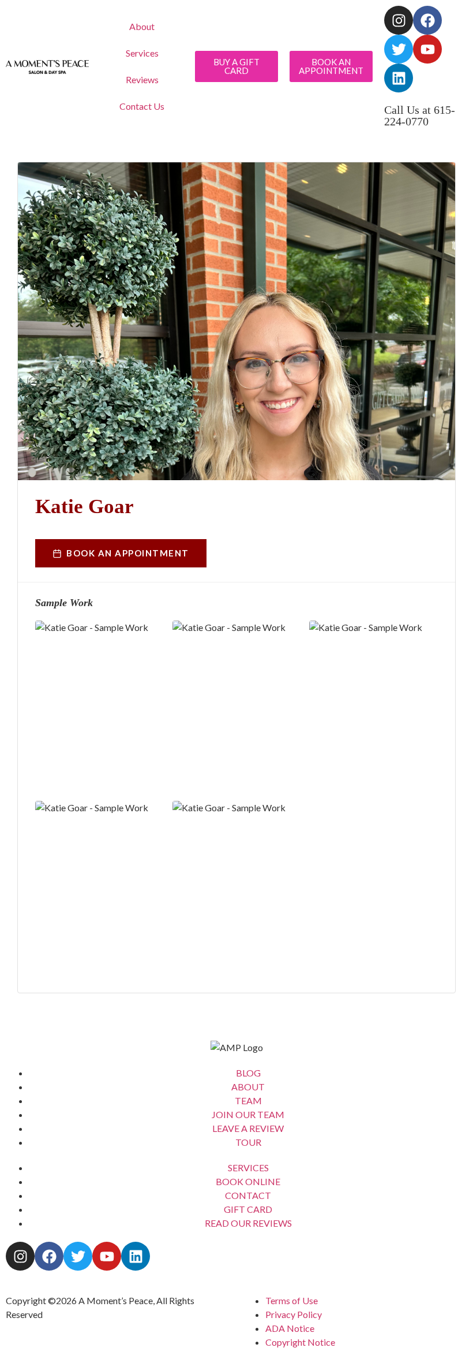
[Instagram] (398, 20)
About (142, 26)
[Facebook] (427, 20)
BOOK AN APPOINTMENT (127, 553)
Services (142, 52)
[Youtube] (427, 49)
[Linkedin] (398, 78)
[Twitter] (398, 49)
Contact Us (141, 106)
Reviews (142, 79)
